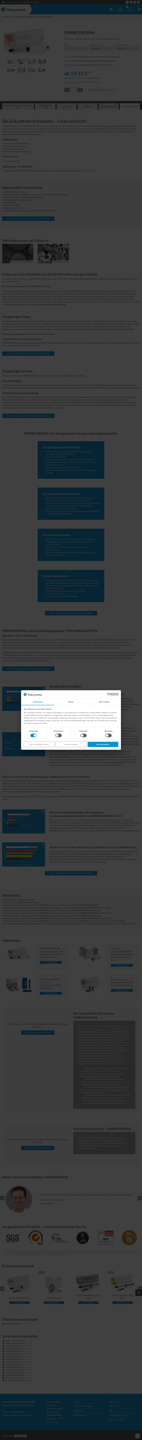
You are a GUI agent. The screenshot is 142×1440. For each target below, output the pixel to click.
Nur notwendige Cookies (39, 744)
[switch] (58, 735)
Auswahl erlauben (71, 744)
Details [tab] (71, 702)
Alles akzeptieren (103, 744)
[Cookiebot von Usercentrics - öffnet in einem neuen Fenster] (108, 694)
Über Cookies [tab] (104, 702)
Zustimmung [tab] (38, 702)
